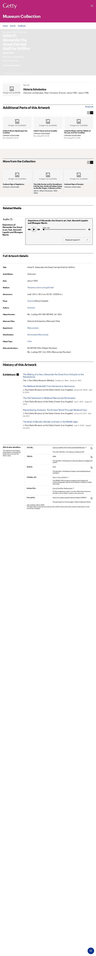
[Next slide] (91, 112)
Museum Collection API (76, 452)
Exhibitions (9, 374)
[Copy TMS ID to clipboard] (91, 457)
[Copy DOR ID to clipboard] (91, 467)
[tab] (12, 374)
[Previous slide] (88, 112)
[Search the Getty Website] (92, 6)
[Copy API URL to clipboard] (91, 448)
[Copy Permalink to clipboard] (91, 498)
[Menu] (91, 951)
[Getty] (10, 6)
